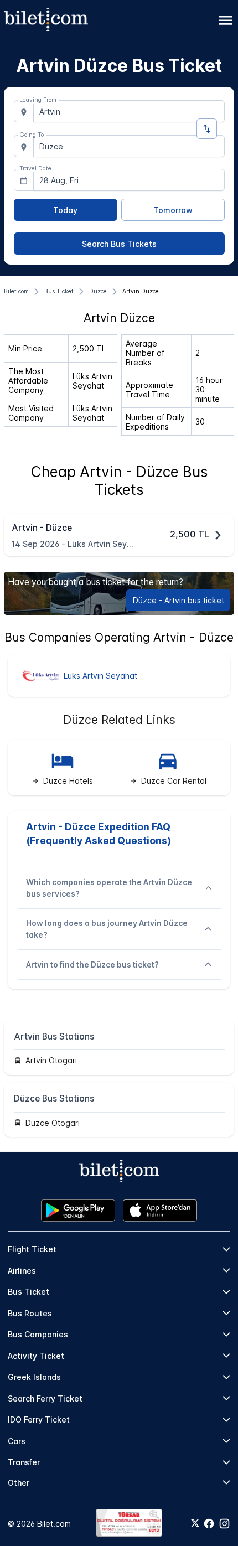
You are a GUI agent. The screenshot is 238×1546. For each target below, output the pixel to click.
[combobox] (129, 111)
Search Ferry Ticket (45, 1398)
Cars (16, 1441)
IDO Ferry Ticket (39, 1419)
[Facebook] (209, 1523)
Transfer (24, 1462)
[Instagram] (224, 1523)
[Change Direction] (206, 128)
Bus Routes (30, 1313)
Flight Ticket (32, 1249)
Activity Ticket (36, 1356)
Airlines (22, 1270)
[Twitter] (195, 1524)
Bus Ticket (28, 1291)
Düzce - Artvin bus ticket (178, 600)
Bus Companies (38, 1334)
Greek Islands (34, 1377)
